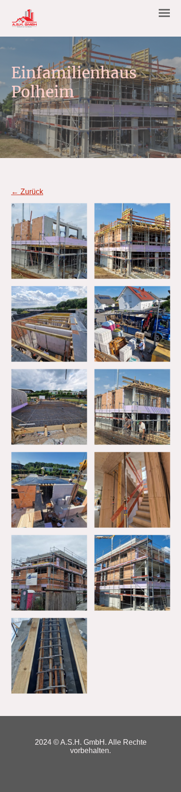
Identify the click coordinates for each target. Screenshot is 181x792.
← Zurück (27, 192)
